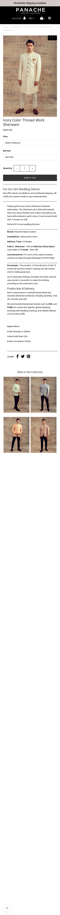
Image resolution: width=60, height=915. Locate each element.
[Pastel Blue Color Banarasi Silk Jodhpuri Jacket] (16, 412)
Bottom (7, 151)
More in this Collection (30, 372)
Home (6, 27)
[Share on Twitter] (23, 356)
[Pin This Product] (28, 356)
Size (5, 136)
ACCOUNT (17, 18)
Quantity (7, 168)
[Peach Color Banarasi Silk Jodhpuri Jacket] (16, 452)
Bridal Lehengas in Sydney (18, 331)
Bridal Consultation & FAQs (19, 341)
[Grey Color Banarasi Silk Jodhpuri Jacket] (43, 412)
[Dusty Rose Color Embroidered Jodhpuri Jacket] (43, 452)
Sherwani (16, 27)
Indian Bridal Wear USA (17, 336)
